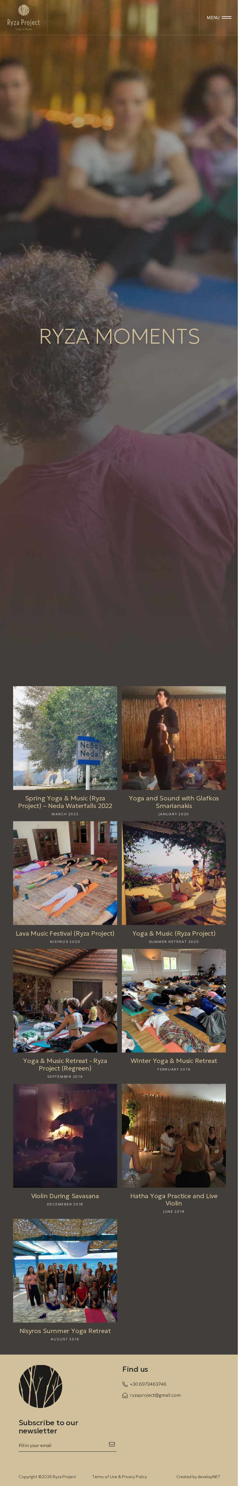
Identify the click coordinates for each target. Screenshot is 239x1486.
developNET (209, 1476)
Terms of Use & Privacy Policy (119, 1476)
